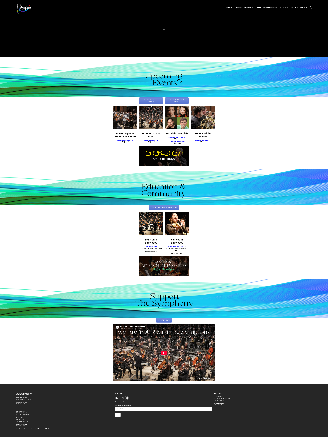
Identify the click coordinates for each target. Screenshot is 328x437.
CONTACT (303, 7)
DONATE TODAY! (164, 320)
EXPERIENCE (248, 7)
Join (118, 415)
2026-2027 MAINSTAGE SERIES (151, 100)
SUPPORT (283, 7)
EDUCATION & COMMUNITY (266, 7)
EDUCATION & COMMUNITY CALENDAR (164, 207)
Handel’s (177, 133)
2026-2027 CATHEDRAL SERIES (177, 100)
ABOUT (293, 7)
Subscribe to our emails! (123, 405)
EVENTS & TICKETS (233, 7)
